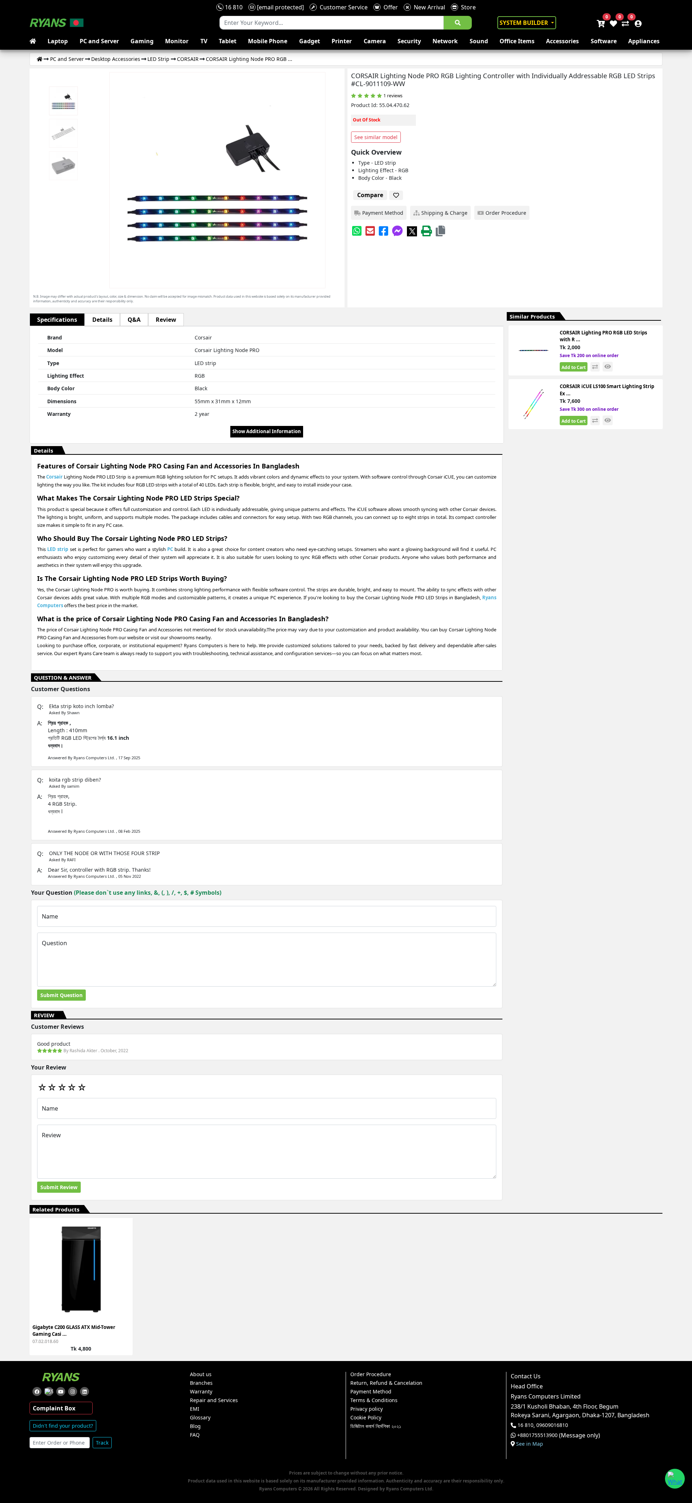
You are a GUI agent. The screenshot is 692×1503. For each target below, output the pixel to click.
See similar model (376, 137)
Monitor (176, 41)
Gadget (309, 41)
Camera (375, 41)
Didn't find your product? (63, 1425)
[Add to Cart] (123, 1235)
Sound (479, 41)
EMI (194, 1408)
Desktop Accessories (115, 58)
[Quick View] (123, 1274)
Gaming (142, 41)
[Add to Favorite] (123, 1261)
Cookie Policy (365, 1417)
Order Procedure (370, 1374)
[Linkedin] (84, 1391)
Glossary (200, 1417)
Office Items (517, 41)
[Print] (426, 230)
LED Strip (158, 58)
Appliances (644, 41)
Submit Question (61, 995)
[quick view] (608, 367)
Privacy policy (366, 1408)
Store (467, 7)
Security (409, 41)
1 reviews (393, 96)
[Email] (370, 230)
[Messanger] (397, 230)
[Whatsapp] (356, 230)
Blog (195, 1426)
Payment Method (370, 1391)
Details (102, 320)
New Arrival (428, 7)
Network (445, 41)
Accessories (562, 41)
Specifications (57, 320)
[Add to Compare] (123, 1248)
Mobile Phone (267, 41)
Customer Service (342, 7)
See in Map (529, 1443)
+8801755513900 (537, 1435)
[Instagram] (72, 1391)
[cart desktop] (600, 22)
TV (203, 41)
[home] (34, 41)
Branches (201, 1383)
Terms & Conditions (374, 1400)
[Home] (40, 59)
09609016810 (551, 1425)
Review (166, 320)
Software (604, 41)
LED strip (57, 549)
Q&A (134, 320)
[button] (440, 230)
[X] (412, 230)
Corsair (54, 476)
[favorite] (396, 195)
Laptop (58, 41)
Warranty (201, 1391)
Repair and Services (214, 1400)
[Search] (458, 23)
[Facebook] (383, 230)
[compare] (595, 367)
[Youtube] (60, 1391)
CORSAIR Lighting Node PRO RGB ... (249, 58)
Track (102, 1442)
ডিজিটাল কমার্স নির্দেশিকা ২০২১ (375, 1426)
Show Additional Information (266, 431)
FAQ (195, 1434)
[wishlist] (613, 22)
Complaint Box (54, 1408)
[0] (624, 22)
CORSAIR (188, 58)
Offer (389, 7)
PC (170, 549)
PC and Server (99, 41)
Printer (342, 41)
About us (201, 1374)
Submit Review (58, 1187)
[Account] (636, 22)
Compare (370, 195)
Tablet (227, 41)
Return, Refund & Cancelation (386, 1383)
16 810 (233, 7)
